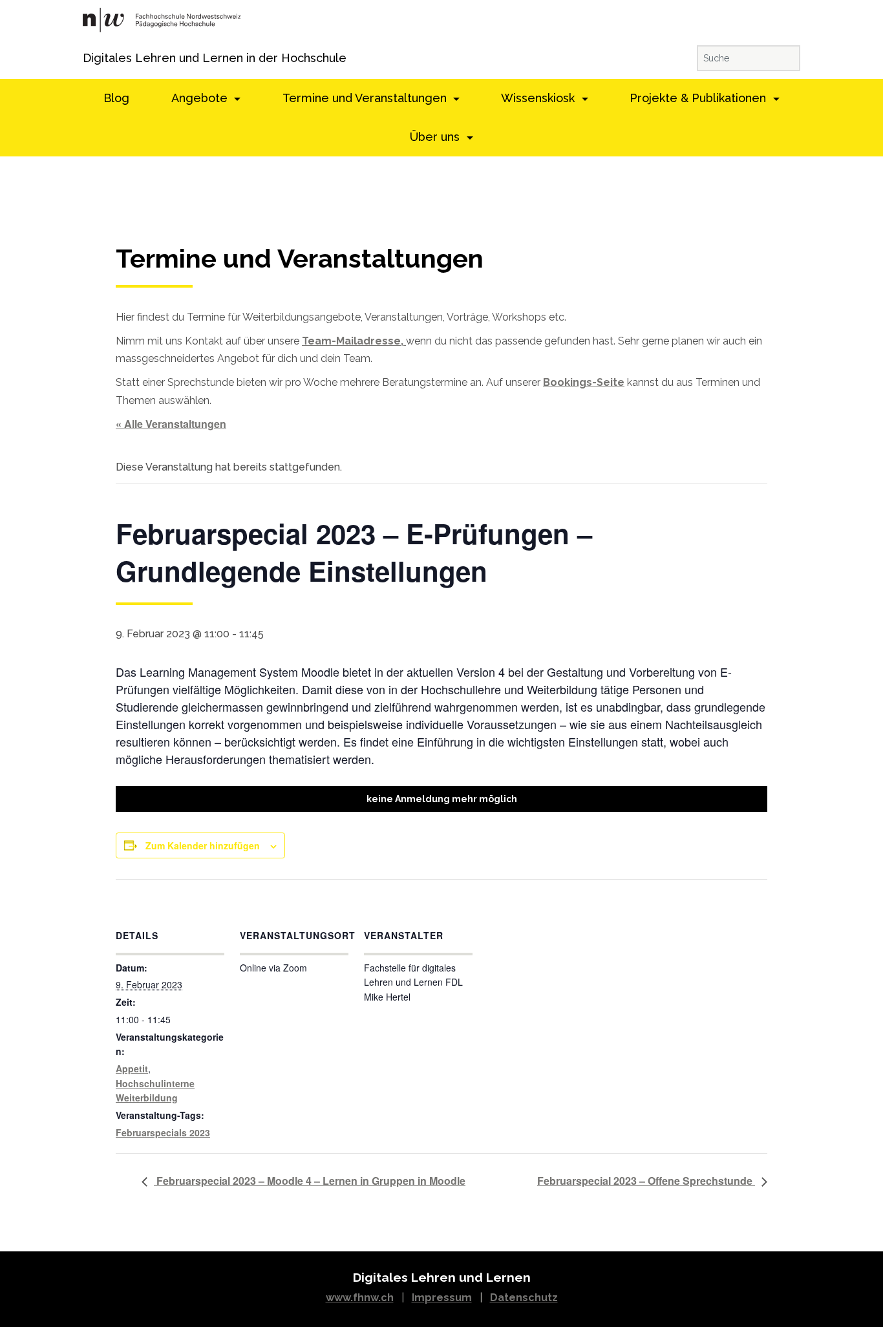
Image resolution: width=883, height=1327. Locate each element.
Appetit (132, 1068)
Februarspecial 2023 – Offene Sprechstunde (646, 1180)
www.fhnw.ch (360, 1297)
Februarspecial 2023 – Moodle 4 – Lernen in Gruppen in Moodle (309, 1180)
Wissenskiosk (539, 98)
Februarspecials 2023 (163, 1132)
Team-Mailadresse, (354, 341)
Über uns (436, 136)
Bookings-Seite (583, 382)
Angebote (201, 98)
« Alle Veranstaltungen (171, 423)
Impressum (442, 1297)
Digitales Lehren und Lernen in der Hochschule (100, 58)
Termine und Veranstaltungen (366, 98)
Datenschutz (524, 1297)
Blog (116, 98)
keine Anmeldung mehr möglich (442, 799)
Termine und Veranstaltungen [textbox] (300, 258)
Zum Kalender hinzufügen (202, 845)
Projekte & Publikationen (699, 98)
